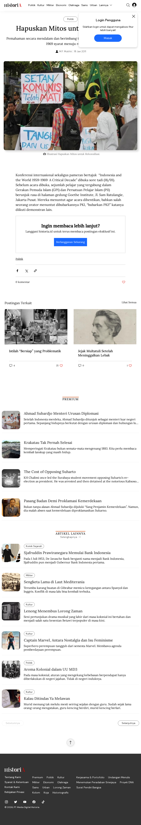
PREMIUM (70, 399)
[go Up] (70, 742)
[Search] (128, 5)
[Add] (70, 105)
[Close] (133, 16)
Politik (19, 259)
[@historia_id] (15, 802)
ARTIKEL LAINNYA (70, 533)
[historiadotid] (6, 802)
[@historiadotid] (25, 802)
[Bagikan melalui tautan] (35, 270)
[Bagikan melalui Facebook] (17, 270)
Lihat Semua (129, 302)
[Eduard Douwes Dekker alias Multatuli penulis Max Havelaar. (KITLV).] (105, 326)
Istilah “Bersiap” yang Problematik (35, 351)
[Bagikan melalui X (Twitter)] (26, 270)
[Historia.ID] (13, 5)
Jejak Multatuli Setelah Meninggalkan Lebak (95, 353)
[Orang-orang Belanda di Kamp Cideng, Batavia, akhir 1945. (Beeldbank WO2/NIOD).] (36, 326)
